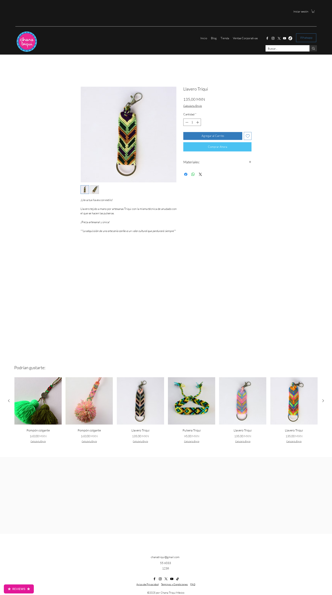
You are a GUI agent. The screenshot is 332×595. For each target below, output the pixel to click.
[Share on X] (200, 174)
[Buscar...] (313, 48)
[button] (313, 11)
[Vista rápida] (38, 401)
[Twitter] (279, 38)
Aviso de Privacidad (147, 584)
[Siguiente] (323, 400)
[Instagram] (273, 38)
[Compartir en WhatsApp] (193, 174)
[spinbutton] (192, 122)
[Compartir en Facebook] (185, 174)
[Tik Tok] (290, 38)
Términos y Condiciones (174, 584)
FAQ (192, 584)
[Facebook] (267, 38)
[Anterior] (9, 400)
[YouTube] (284, 38)
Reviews (18, 589)
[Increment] (198, 122)
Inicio (84, 72)
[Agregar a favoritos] (248, 136)
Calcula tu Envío (192, 105)
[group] (166, 415)
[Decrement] (186, 122)
